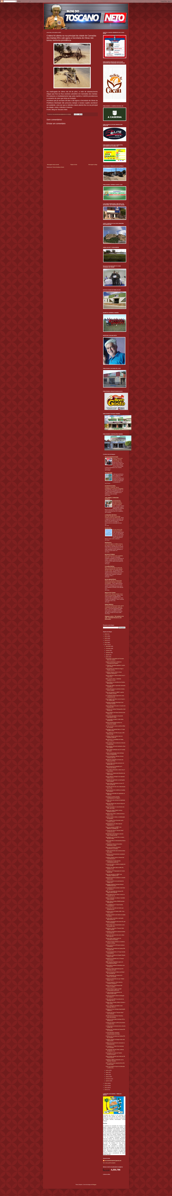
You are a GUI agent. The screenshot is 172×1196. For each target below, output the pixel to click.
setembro (108, 652)
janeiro (108, 1080)
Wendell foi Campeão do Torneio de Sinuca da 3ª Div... (114, 760)
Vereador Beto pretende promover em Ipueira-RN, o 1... (115, 764)
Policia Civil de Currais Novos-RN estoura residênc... (114, 986)
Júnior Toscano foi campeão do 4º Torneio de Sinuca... (114, 767)
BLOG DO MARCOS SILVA (111, 457)
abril (107, 1074)
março (107, 1076)
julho (107, 656)
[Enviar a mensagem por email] (75, 114)
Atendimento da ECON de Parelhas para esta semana (114, 1016)
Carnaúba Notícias (109, 566)
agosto (107, 654)
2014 (106, 1087)
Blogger (94, 1184)
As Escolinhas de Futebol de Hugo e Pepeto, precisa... (114, 669)
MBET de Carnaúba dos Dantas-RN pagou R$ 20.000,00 (114, 892)
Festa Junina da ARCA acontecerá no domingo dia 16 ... (115, 999)
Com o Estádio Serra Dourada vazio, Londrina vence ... (115, 821)
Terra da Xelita (108, 472)
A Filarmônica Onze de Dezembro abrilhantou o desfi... (114, 844)
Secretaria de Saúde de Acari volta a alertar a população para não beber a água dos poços (114, 607)
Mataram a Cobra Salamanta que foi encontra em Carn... (114, 969)
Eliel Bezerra (108, 542)
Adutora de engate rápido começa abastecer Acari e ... (114, 811)
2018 (106, 642)
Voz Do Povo (108, 528)
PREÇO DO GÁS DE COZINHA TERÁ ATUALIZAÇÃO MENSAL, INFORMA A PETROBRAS (113, 582)
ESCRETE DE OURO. (110, 486)
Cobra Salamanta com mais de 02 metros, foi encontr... (114, 976)
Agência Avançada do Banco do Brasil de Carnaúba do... (115, 972)
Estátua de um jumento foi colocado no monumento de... (115, 1043)
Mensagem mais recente (53, 164)
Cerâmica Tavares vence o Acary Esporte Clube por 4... (114, 673)
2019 (106, 640)
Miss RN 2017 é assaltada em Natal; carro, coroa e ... (114, 740)
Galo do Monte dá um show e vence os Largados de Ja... (115, 895)
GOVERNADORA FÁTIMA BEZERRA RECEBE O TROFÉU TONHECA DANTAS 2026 (117, 503)
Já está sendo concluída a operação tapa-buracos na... (114, 919)
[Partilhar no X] (78, 114)
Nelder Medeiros (109, 604)
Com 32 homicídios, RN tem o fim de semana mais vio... (114, 757)
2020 (106, 638)
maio (107, 1072)
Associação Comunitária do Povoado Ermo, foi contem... (115, 659)
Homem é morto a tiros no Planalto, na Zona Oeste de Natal (118, 460)
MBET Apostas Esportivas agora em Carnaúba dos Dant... (114, 962)
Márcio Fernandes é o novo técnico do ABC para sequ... (115, 807)
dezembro (108, 646)
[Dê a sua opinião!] (76, 114)
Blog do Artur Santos (110, 592)
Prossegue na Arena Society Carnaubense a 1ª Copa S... (113, 797)
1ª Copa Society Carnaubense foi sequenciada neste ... (114, 993)
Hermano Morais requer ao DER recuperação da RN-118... (113, 989)
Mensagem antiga (92, 164)
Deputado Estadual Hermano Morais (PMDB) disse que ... (115, 885)
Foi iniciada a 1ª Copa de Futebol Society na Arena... (114, 1053)
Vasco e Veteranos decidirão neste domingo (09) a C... (114, 1006)
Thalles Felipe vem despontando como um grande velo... (115, 925)
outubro (108, 650)
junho (107, 1070)
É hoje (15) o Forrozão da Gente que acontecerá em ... (115, 908)
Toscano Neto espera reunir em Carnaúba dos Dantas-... (113, 939)
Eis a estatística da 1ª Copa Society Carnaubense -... (114, 905)
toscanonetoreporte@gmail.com (113, 1160)
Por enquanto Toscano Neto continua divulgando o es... (115, 1050)
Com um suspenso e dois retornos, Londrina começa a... (114, 983)
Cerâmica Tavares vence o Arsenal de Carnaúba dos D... (115, 858)
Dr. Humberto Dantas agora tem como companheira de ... (115, 696)
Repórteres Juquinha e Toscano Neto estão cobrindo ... (115, 929)
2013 (106, 1089)
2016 (106, 1083)
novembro (108, 648)
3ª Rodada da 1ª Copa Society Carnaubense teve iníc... (113, 861)
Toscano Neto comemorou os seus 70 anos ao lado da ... (115, 784)
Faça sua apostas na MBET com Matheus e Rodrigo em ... (113, 828)
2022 (106, 634)
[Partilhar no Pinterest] (81, 114)
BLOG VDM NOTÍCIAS (110, 579)
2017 (106, 644)
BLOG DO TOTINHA (110, 554)
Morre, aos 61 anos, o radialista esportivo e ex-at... (113, 679)
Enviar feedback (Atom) (58, 167)
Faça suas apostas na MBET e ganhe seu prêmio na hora (115, 693)
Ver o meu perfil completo (109, 1163)
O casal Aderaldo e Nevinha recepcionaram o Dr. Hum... (113, 1033)
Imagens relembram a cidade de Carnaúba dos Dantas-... (113, 662)
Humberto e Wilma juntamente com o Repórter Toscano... (115, 1060)
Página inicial (73, 164)
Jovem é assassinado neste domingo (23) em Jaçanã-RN (115, 753)
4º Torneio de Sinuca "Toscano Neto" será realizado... (115, 1013)
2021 (106, 636)
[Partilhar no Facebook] (80, 114)
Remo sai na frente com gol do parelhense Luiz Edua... (113, 848)
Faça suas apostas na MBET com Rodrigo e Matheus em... (114, 875)
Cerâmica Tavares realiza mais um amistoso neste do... (114, 737)
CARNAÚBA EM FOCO (111, 515)
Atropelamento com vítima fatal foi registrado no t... (114, 824)
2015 (106, 1085)
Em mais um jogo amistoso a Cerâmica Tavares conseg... (115, 942)
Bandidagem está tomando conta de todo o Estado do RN (114, 834)
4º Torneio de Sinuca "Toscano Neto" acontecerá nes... (115, 831)
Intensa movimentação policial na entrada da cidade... (114, 723)
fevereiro (108, 1078)
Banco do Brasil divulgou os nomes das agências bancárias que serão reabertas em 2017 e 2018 (114, 569)
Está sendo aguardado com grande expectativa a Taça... (114, 716)
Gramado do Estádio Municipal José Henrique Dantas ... (114, 703)
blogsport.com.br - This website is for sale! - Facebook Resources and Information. (114, 618)
